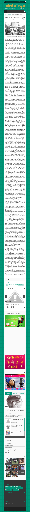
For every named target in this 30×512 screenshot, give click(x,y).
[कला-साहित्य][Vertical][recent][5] (15, 394)
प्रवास (20, 486)
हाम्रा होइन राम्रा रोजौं (9, 452)
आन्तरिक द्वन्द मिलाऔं (9, 445)
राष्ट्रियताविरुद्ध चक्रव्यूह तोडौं (10, 443)
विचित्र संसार (7, 489)
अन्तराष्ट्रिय (7, 486)
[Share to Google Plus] (10, 407)
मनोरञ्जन (12, 488)
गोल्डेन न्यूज (6, 508)
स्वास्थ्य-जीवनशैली (16, 489)
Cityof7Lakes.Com (10, 510)
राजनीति (21, 488)
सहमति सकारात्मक (8, 447)
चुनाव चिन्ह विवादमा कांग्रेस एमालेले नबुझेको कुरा (14, 411)
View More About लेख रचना (15, 437)
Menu (5, 2)
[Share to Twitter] (8, 407)
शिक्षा (11, 489)
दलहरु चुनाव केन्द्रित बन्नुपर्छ (10, 450)
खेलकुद (11, 486)
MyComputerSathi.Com (19, 509)
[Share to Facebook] (6, 407)
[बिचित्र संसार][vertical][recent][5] (21, 394)
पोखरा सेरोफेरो (15, 486)
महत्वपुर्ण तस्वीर (17, 488)
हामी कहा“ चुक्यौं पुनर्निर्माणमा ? (16, 425)
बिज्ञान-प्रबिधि (7, 488)
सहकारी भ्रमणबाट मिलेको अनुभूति (15, 17)
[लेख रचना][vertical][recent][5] (8, 394)
